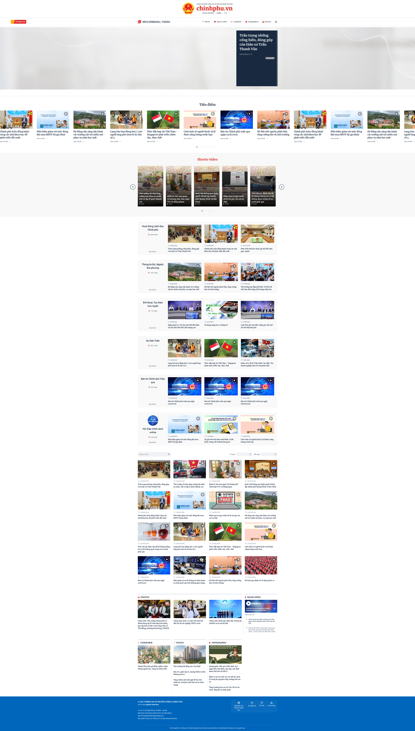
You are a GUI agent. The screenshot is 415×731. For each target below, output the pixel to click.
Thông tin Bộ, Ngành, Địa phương (153, 266)
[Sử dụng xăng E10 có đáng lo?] (221, 310)
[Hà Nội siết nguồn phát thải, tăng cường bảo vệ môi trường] (273, 120)
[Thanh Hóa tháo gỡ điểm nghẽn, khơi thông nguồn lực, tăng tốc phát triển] (154, 654)
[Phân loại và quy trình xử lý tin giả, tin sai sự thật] (235, 186)
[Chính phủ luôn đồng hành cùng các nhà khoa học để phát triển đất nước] (16, 120)
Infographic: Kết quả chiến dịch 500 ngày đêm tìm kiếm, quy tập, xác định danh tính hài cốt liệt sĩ (224, 668)
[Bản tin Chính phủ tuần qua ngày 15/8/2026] (221, 386)
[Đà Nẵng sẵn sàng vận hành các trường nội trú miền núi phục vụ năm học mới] (89, 120)
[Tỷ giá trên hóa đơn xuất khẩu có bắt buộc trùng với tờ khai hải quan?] (221, 424)
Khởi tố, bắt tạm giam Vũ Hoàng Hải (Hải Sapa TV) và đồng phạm (178, 199)
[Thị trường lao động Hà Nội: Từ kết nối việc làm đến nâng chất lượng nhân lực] (257, 272)
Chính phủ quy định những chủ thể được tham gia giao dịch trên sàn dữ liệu (258, 609)
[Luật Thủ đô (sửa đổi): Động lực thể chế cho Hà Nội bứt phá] (257, 310)
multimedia (151, 21)
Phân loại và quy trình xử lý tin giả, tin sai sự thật (233, 199)
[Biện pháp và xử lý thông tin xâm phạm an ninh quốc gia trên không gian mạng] (189, 565)
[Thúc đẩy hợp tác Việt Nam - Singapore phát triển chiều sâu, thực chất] (163, 120)
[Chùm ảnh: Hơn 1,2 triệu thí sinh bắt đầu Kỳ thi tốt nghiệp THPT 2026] (190, 609)
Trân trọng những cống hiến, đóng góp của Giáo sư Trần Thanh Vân (256, 42)
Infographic (219, 642)
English (219, 13)
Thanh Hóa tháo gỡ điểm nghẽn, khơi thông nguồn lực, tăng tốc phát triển (153, 667)
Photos (268, 22)
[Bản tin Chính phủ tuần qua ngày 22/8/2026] (236, 120)
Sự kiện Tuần (153, 340)
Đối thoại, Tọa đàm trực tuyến (153, 304)
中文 (225, 13)
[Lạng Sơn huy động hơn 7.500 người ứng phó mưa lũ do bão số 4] (126, 120)
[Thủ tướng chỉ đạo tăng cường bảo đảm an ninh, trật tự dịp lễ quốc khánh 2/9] (150, 186)
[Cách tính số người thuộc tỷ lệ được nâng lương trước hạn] (200, 120)
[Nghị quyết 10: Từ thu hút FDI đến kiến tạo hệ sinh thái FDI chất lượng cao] (184, 310)
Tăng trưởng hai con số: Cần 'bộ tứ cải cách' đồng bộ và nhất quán (224, 688)
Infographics (253, 22)
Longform (237, 22)
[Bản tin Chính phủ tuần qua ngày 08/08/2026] (257, 386)
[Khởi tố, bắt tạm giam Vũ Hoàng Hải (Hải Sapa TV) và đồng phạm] (178, 186)
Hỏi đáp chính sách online (153, 431)
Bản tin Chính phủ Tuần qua (153, 380)
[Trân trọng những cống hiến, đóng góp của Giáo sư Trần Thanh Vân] (184, 234)
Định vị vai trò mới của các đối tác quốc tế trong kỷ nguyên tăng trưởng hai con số (224, 679)
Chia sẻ (271, 58)
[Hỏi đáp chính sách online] (153, 420)
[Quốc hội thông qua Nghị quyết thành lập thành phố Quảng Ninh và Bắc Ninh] (206, 186)
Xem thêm (152, 251)
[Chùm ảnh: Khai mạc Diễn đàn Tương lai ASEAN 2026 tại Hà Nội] (225, 609)
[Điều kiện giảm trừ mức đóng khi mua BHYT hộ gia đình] (53, 120)
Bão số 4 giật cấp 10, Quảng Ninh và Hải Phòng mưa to (189, 673)
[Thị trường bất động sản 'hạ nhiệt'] (189, 654)
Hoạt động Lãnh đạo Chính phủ (153, 228)
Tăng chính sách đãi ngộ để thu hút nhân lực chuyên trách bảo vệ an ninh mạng (188, 682)
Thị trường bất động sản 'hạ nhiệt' (187, 666)
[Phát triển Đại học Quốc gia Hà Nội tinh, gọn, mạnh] (257, 234)
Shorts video (222, 22)
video (166, 22)
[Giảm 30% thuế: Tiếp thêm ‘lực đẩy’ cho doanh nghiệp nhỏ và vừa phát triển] (257, 348)
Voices (207, 22)
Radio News (254, 597)
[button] (197, 147)
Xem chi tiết (4, 141)
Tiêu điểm (207, 105)
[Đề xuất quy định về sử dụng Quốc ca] (261, 565)
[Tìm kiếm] (276, 22)
